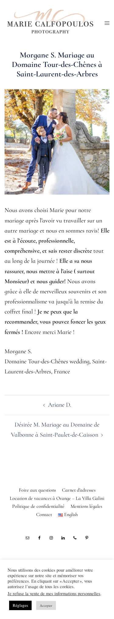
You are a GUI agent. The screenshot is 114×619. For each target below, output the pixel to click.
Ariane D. (59, 404)
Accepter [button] (46, 605)
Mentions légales (86, 506)
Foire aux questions (37, 490)
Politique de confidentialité (38, 506)
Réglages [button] (20, 605)
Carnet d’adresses (78, 490)
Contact (44, 514)
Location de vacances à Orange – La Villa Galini (57, 498)
